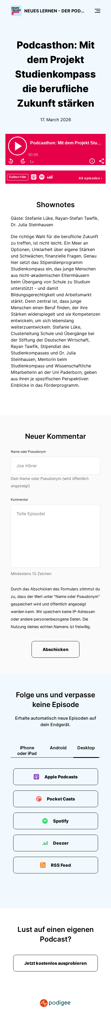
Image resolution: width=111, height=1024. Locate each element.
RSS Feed (61, 865)
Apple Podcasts (61, 776)
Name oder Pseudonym (28, 452)
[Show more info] (91, 161)
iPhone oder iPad (27, 750)
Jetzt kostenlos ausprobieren (55, 963)
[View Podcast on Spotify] (41, 176)
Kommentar (19, 499)
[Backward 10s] (10, 161)
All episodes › (90, 178)
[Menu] (97, 11)
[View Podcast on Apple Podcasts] (33, 176)
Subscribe (17, 177)
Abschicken (55, 649)
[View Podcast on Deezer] (50, 176)
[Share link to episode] (101, 161)
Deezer (61, 843)
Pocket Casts (61, 799)
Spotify (61, 821)
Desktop (86, 747)
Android (58, 747)
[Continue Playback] (17, 146)
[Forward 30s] (23, 161)
